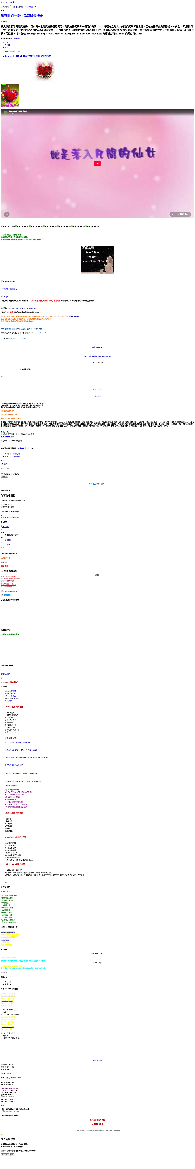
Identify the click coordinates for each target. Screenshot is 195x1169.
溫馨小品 (16, 456)
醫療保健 (17, 38)
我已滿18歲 (5, 1155)
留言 (26, 448)
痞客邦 (22, 448)
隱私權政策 (109, 1130)
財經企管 (16, 454)
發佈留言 (4, 476)
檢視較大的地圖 (97, 1060)
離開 (11, 1155)
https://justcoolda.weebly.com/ (41, 333)
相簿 (6, 43)
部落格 (7, 45)
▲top (2, 460)
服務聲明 (117, 1130)
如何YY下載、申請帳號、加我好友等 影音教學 (97, 356)
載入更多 (4, 464)
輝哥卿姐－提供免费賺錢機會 (22, 16)
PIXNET (82, 1130)
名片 (6, 47)
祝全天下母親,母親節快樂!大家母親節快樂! (28, 56)
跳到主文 (4, 21)
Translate (16, 518)
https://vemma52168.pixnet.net (17, 339)
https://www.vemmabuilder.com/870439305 (23, 308)
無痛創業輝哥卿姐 (7, 437)
